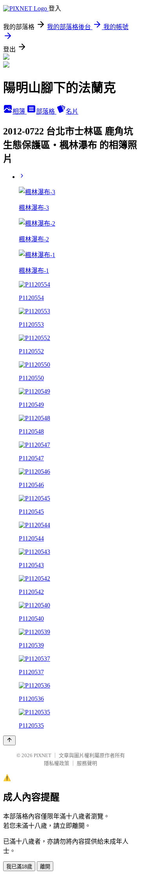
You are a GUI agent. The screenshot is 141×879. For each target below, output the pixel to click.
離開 (45, 867)
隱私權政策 (56, 763)
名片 (72, 111)
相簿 (20, 111)
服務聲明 (87, 763)
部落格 (46, 111)
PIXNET (42, 755)
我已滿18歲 (19, 867)
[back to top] (9, 740)
